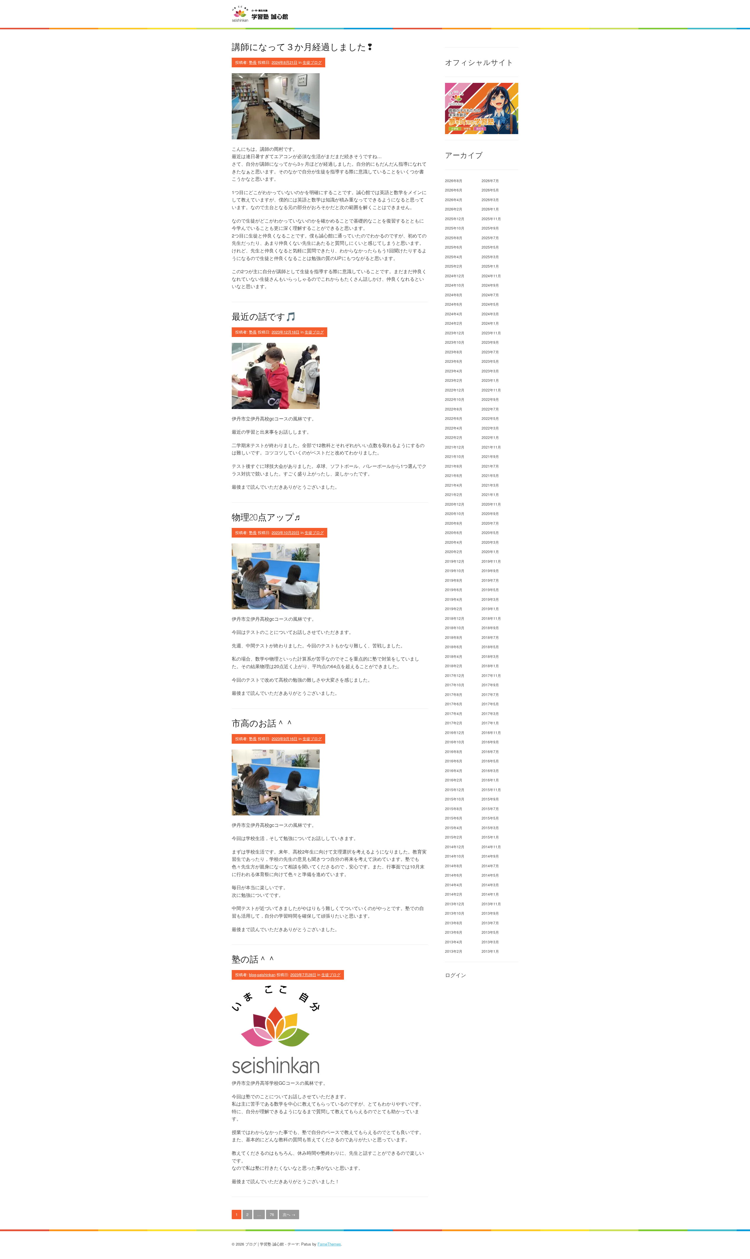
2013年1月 (490, 951)
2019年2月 (453, 608)
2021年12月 (454, 446)
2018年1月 (490, 665)
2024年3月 (490, 313)
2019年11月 (491, 561)
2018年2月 (453, 665)
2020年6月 (453, 532)
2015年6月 (453, 817)
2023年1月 (490, 380)
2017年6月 (453, 703)
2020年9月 (490, 513)
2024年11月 (491, 275)
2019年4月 (453, 599)
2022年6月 (453, 418)
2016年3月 (490, 770)
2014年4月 (453, 884)
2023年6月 (453, 361)
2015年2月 (453, 836)
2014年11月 (491, 846)
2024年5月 (490, 304)
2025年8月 (453, 237)
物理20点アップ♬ (267, 516)
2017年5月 (490, 703)
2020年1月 (490, 551)
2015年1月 (490, 836)
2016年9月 (490, 741)
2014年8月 (453, 865)
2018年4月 (453, 656)
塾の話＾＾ (254, 958)
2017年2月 (453, 722)
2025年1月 (490, 266)
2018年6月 (453, 646)
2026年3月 (490, 199)
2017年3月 (490, 713)
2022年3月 (490, 427)
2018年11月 (491, 618)
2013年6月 (453, 932)
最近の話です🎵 (264, 316)
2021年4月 (453, 485)
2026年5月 (490, 189)
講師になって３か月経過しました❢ (303, 46)
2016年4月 (453, 770)
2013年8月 (453, 922)
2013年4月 (453, 941)
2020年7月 (490, 523)
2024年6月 (453, 304)
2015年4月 (453, 827)
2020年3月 (490, 542)
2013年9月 (490, 913)
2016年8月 (453, 751)
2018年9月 (490, 627)
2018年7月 (490, 637)
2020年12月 (454, 504)
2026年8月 (453, 180)
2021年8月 (453, 465)
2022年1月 (490, 437)
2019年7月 (490, 580)
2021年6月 (453, 475)
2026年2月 (453, 208)
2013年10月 (454, 913)
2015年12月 (454, 789)
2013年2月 (453, 951)
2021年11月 (491, 446)
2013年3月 (490, 941)
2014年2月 (453, 894)
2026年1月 (490, 208)
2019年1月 (490, 608)
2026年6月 (453, 189)
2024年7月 (490, 294)
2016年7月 (490, 751)
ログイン (455, 975)
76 (272, 1214)
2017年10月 (454, 684)
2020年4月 (453, 542)
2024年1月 (490, 323)
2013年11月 (491, 903)
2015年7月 (490, 808)
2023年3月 (490, 370)
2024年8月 (453, 294)
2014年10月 (454, 855)
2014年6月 (453, 875)
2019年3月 (490, 599)
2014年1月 (490, 894)
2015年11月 (491, 789)
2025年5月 (490, 246)
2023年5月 (490, 361)
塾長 (253, 62)
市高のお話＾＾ (263, 722)
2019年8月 (453, 580)
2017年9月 (490, 684)
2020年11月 (491, 504)
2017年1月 (490, 722)
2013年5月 (490, 932)
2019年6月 (453, 589)
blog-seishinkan (262, 974)
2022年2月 (453, 437)
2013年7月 (490, 922)
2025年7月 (490, 237)
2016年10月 (454, 741)
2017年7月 (490, 694)
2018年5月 (490, 646)
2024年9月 (490, 285)
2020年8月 (453, 523)
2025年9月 (490, 227)
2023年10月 (454, 342)
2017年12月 (454, 675)
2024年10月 (454, 285)
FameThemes (329, 1244)
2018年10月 (454, 627)
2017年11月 (491, 675)
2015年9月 (490, 798)
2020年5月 (490, 532)
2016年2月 (453, 779)
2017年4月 (453, 713)
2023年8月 (453, 351)
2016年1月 (490, 779)
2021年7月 (490, 465)
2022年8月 (453, 408)
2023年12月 (454, 332)
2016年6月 (453, 760)
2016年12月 (454, 732)
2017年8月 (453, 694)
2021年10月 (454, 456)
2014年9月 (490, 855)
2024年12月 (454, 275)
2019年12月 (454, 561)
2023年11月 (491, 332)
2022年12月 (454, 389)
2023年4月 (453, 370)
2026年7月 (490, 180)
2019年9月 (490, 570)
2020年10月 (454, 513)
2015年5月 (490, 817)
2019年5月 (490, 589)
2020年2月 (453, 551)
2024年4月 (453, 313)
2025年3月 (490, 256)
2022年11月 (491, 389)
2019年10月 (454, 570)
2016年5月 (490, 760)
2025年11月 (491, 218)
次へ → (289, 1214)
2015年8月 (453, 808)
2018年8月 (453, 637)
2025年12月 (454, 218)
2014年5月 (490, 875)
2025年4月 (453, 256)
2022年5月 (490, 418)
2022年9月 (490, 399)
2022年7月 (490, 408)
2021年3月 (490, 485)
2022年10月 (454, 399)
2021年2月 (453, 494)
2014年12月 (454, 846)
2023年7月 (490, 351)
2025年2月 (453, 266)
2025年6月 (453, 246)
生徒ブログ (312, 62)
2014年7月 (490, 865)
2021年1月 (490, 494)
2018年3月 (490, 656)
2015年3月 (490, 827)
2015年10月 (454, 798)
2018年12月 (454, 618)
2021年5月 (490, 475)
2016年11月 (491, 732)
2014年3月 (490, 884)
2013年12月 (454, 903)
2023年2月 (453, 380)
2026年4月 (453, 199)
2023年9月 (490, 342)
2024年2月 (453, 323)
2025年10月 (454, 227)
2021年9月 (490, 456)
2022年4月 (453, 427)
